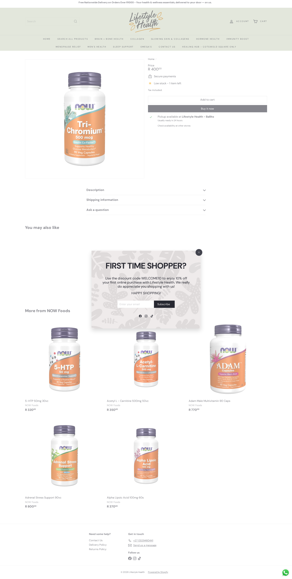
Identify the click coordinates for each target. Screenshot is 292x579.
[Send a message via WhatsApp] (285, 572)
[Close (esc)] (199, 252)
